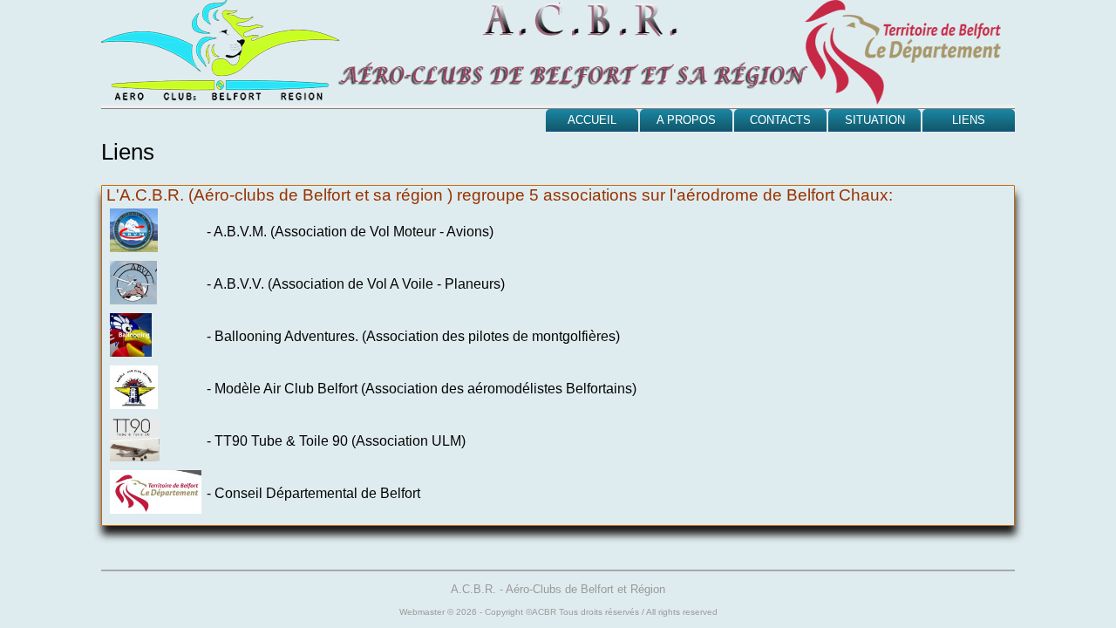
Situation (875, 119)
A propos (686, 119)
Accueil (592, 119)
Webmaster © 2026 (438, 612)
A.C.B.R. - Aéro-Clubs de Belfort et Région (558, 589)
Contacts (780, 119)
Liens (968, 119)
